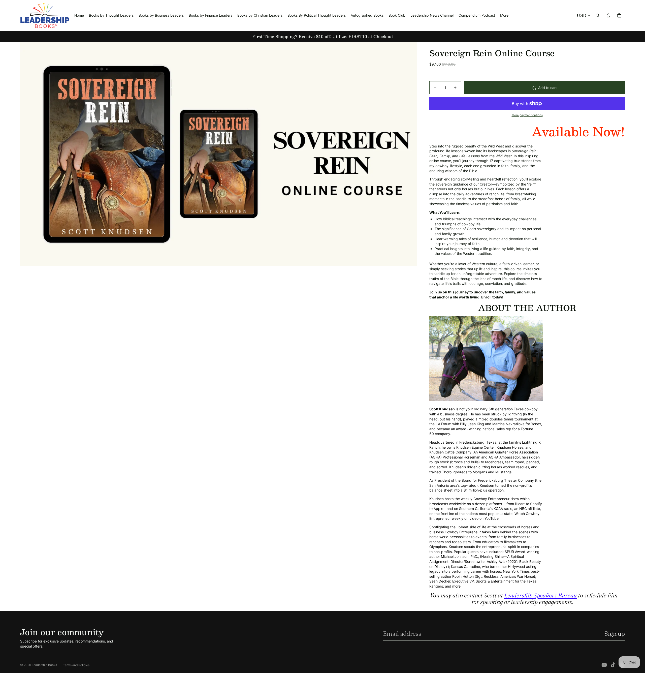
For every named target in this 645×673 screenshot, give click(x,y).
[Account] (608, 15)
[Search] (597, 15)
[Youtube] (604, 665)
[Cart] (619, 15)
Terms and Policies (76, 665)
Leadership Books (44, 665)
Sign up (614, 633)
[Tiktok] (613, 665)
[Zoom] (218, 154)
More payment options (527, 115)
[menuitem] (504, 15)
